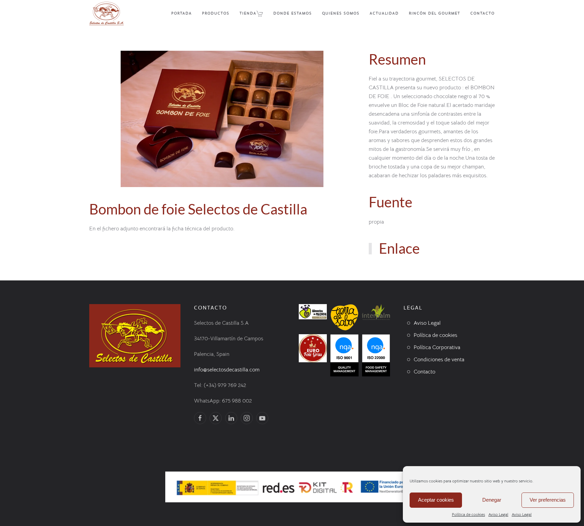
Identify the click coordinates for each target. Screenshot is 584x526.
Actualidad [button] (384, 13)
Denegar (491, 500)
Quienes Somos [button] (341, 13)
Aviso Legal (498, 514)
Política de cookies (468, 514)
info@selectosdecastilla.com (227, 369)
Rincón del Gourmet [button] (434, 13)
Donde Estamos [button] (292, 13)
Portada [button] (181, 13)
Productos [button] (215, 13)
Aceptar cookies (436, 500)
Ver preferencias (548, 500)
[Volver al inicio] (106, 13)
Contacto (482, 13)
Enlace (399, 248)
